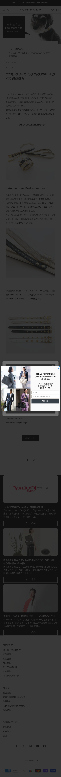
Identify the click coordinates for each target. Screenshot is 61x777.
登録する (45, 401)
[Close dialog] (59, 367)
